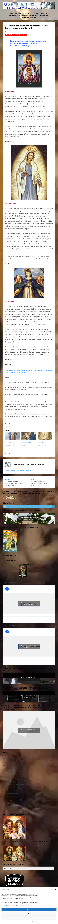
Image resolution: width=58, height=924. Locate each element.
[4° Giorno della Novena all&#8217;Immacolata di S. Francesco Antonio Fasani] (12, 436)
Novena (36, 453)
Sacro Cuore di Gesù (10, 778)
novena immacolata (43, 453)
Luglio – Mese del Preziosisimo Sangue (16, 784)
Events (8, 803)
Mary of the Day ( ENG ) (41, 13)
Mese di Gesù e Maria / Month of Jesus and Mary (23, 15)
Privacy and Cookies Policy (12, 791)
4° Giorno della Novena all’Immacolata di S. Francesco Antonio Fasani (11, 442)
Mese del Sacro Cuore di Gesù (13, 774)
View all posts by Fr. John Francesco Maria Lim (18, 470)
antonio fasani (23, 453)
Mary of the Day (9, 583)
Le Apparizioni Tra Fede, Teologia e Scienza (19, 806)
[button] (55, 889)
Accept (29, 909)
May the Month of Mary (11, 771)
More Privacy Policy (12, 793)
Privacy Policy (32, 921)
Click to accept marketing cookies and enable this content (29, 518)
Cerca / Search (44, 15)
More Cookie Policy (12, 797)
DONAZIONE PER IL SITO (29, 17)
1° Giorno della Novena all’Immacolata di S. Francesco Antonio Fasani (44, 442)
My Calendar (8, 800)
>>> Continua (36, 576)
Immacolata (32, 453)
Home (11, 13)
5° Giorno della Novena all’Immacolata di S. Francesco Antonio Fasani (27, 442)
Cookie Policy (25, 921)
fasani (28, 453)
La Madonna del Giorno (12, 626)
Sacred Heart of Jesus (11, 781)
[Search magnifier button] (53, 506)
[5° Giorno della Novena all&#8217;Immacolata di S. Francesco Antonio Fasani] (28, 436)
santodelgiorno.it (34, 577)
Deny (29, 914)
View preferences (29, 918)
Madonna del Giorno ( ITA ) (23, 13)
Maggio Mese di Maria (11, 768)
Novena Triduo (12, 453)
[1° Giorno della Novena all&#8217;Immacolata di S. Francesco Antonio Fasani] (45, 436)
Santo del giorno (25, 564)
